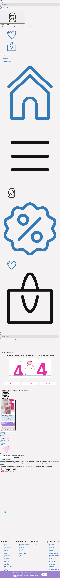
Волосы (6, 550)
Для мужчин (7, 563)
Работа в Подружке (51, 546)
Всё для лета (7, 545)
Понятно (44, 574)
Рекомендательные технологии (54, 570)
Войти (2, 27)
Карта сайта (52, 564)
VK (0, 441)
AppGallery (2, 435)
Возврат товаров (53, 553)
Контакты (51, 549)
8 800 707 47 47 (5, 440)
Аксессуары (7, 560)
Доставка (24, 556)
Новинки (21, 547)
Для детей (7, 564)
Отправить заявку (5, 459)
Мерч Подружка (8, 571)
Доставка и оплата (54, 555)
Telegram (2, 443)
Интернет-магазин (24, 544)
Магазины (21, 552)
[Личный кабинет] (12, 17)
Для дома (6, 561)
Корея (5, 544)
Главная (3, 352)
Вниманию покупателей (52, 551)
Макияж (6, 549)
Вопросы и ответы (54, 556)
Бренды (21, 549)
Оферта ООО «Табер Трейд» (53, 560)
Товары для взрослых (7, 568)
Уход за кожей (7, 547)
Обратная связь (5, 445)
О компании (52, 544)
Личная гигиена (8, 556)
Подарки (6, 558)
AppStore (2, 432)
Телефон (16, 457)
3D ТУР (51, 563)
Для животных (7, 566)
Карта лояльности (24, 550)
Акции (8, 352)
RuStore (2, 437)
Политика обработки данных (54, 566)
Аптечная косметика (7, 554)
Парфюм (6, 552)
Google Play (3, 434)
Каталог (21, 545)
